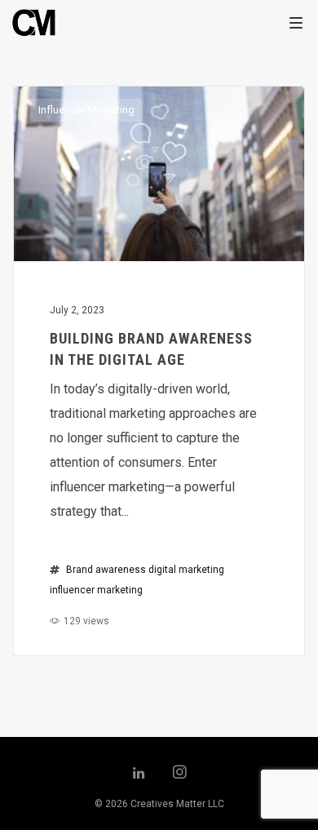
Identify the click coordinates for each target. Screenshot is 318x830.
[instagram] (179, 774)
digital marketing (186, 569)
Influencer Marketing (86, 110)
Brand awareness (106, 569)
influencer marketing (96, 590)
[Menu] (296, 22)
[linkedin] (138, 774)
